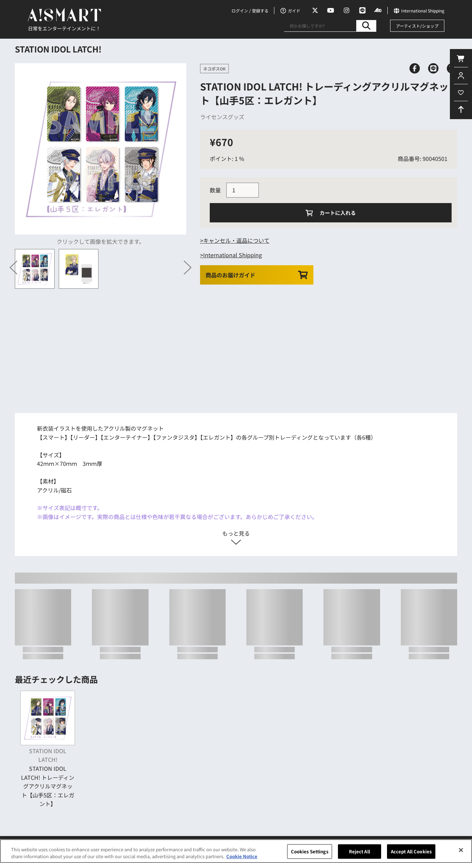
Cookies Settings (309, 851)
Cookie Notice (241, 856)
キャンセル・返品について (236, 240)
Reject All (359, 851)
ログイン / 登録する (250, 10)
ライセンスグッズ (222, 117)
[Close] (461, 850)
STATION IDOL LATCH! (58, 49)
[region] (236, 851)
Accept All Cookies (411, 851)
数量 (215, 190)
